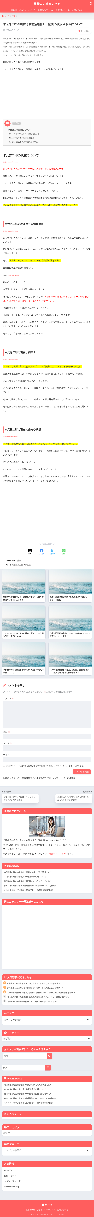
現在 (29, 565)
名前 (6, 732)
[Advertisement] (47, 91)
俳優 (19, 560)
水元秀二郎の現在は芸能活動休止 (24, 134)
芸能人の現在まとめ (47, 4)
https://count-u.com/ (13, 275)
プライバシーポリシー (46, 1210)
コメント (8, 699)
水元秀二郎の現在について (19, 130)
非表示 (16, 123)
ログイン (8, 1170)
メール (7, 743)
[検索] (49, 1056)
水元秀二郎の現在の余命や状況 (23, 142)
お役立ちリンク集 (63, 10)
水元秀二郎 (18, 565)
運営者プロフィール (45, 10)
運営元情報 (30, 1210)
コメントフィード (12, 1181)
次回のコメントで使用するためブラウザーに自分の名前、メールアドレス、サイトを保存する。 (45, 766)
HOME (14, 10)
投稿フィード (10, 1176)
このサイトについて (27, 10)
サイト (6, 755)
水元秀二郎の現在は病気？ (21, 138)
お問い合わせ (77, 10)
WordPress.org (11, 1187)
